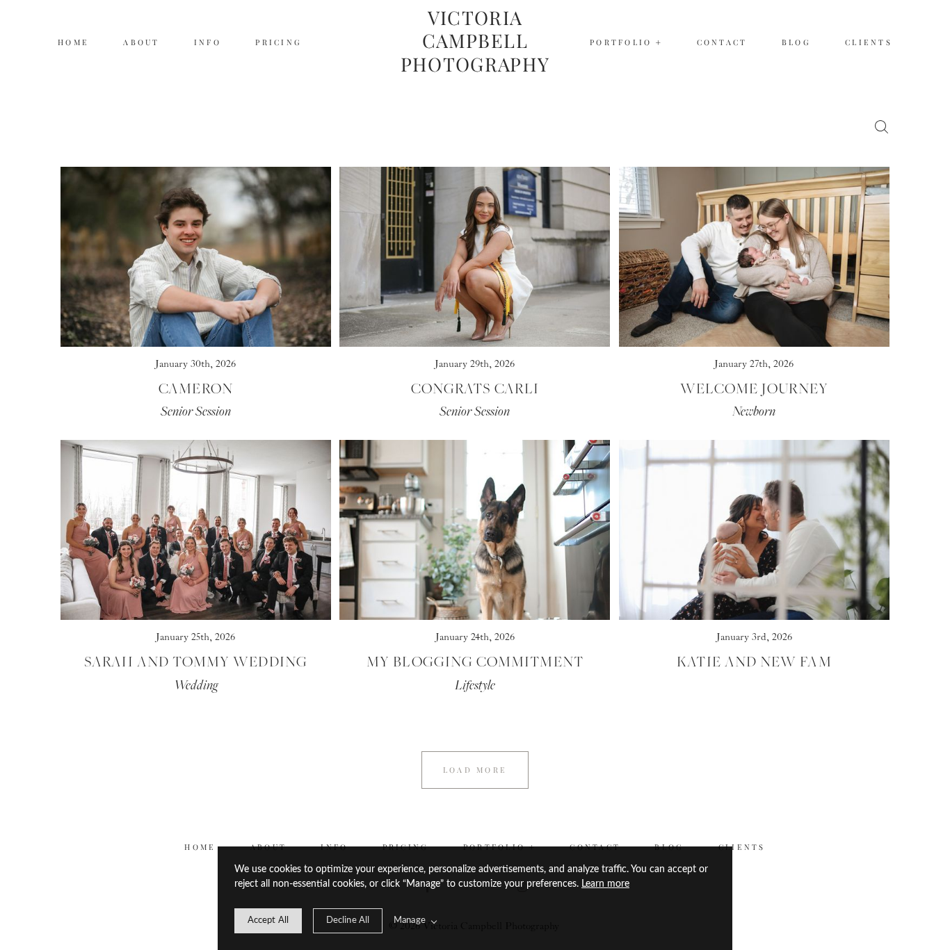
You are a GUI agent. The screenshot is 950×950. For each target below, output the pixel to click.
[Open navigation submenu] (659, 42)
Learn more (605, 884)
